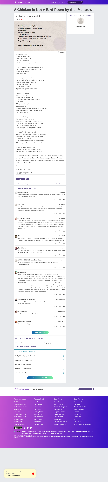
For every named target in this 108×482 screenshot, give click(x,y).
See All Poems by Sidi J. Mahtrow (40, 378)
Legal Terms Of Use (56, 433)
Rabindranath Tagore (60, 421)
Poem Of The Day (19, 424)
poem (17, 178)
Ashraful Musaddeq (24, 321)
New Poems (17, 409)
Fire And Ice (77, 421)
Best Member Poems (20, 404)
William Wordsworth (60, 424)
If (74, 419)
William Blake (58, 419)
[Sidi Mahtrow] (80, 20)
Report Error (71, 431)
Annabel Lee (78, 414)
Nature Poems (38, 416)
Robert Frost (57, 402)
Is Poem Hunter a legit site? (83, 431)
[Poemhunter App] (18, 427)
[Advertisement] (25, 465)
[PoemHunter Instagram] (31, 428)
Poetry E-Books (38, 424)
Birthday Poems (39, 412)
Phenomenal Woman (80, 402)
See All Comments (40, 332)
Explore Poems (18, 419)
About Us (24, 431)
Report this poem (60, 183)
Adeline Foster (23, 311)
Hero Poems (38, 421)
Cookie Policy (41, 431)
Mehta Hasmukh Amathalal (26, 299)
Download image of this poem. (23, 184)
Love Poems (38, 402)
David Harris (22, 248)
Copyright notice (32, 431)
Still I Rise (77, 404)
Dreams (76, 412)
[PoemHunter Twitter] (28, 428)
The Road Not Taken (80, 407)
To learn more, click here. (13, 475)
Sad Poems (37, 409)
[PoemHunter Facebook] (24, 428)
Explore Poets (18, 421)
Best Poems (17, 402)
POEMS (34, 389)
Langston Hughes (59, 412)
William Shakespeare (60, 407)
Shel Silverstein (58, 416)
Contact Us (60, 431)
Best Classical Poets (20, 416)
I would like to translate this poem (25, 346)
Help (65, 431)
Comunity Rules (37, 433)
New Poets (17, 412)
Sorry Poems (38, 419)
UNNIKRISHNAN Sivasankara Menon (30, 260)
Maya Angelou (58, 404)
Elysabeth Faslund (24, 218)
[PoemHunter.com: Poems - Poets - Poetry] (22, 2)
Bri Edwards (22, 272)
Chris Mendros (23, 236)
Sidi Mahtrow (20, 166)
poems (22, 178)
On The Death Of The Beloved (83, 424)
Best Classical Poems (20, 407)
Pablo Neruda (58, 409)
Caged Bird (77, 416)
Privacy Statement (51, 431)
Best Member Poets (20, 414)
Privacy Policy (46, 433)
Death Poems (38, 407)
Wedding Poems (39, 414)
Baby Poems (38, 404)
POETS (40, 389)
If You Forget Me (79, 409)
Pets (27, 178)
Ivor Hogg (21, 204)
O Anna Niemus (23, 192)
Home (52, 2)
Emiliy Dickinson (59, 414)
